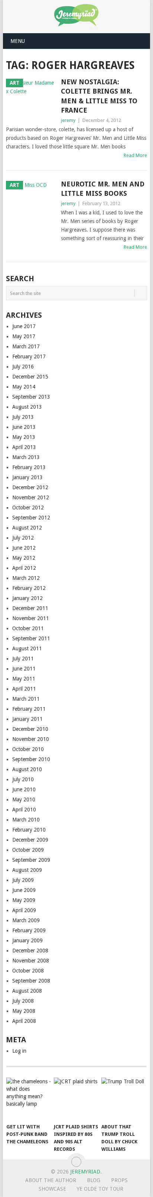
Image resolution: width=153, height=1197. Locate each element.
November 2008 (30, 961)
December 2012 (30, 487)
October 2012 (28, 507)
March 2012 (26, 578)
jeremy (68, 120)
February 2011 (29, 709)
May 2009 (23, 900)
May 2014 (23, 387)
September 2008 (31, 981)
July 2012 (23, 538)
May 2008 (23, 1011)
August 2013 (27, 407)
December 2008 (30, 950)
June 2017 (24, 326)
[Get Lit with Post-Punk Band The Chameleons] (28, 1098)
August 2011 (27, 648)
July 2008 (23, 1001)
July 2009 (23, 880)
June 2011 (24, 669)
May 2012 (23, 558)
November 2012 (30, 497)
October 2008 (28, 971)
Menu (17, 41)
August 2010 (27, 769)
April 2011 (24, 689)
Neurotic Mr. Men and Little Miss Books (102, 188)
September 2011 (31, 638)
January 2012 (27, 598)
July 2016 (23, 367)
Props (119, 1180)
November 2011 (30, 618)
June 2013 (24, 427)
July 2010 (23, 779)
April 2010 (24, 810)
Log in (19, 1051)
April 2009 (24, 910)
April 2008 (24, 1021)
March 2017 (26, 346)
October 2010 (28, 749)
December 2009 (30, 840)
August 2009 (27, 870)
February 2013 (29, 467)
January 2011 (27, 719)
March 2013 (26, 457)
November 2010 (30, 739)
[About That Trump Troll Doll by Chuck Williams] (123, 1098)
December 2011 (30, 608)
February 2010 (29, 830)
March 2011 (26, 699)
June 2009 (24, 890)
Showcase (52, 1189)
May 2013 (23, 437)
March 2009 (26, 920)
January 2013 (27, 477)
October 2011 (28, 628)
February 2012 (29, 588)
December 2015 (30, 377)
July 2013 (23, 417)
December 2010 (30, 729)
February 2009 (29, 930)
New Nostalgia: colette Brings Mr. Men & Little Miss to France (99, 96)
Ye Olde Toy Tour (100, 1189)
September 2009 (31, 860)
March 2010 (26, 820)
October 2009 (28, 850)
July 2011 (23, 659)
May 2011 (23, 679)
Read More (135, 155)
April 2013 (24, 447)
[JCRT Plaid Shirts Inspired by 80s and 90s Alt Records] (76, 1098)
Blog (93, 1180)
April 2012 (24, 568)
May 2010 (23, 799)
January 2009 (27, 940)
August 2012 (27, 528)
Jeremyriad (85, 1172)
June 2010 (24, 789)
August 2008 (27, 991)
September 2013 (31, 397)
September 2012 (31, 518)
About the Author (50, 1180)
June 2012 (24, 548)
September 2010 (31, 759)
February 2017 (29, 356)
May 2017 (23, 336)
